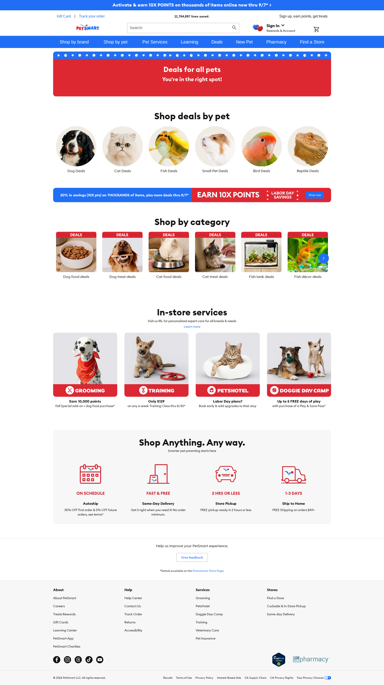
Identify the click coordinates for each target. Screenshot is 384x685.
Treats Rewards (64, 614)
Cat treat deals (215, 276)
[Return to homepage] (87, 27)
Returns (129, 622)
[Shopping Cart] (322, 30)
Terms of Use (184, 677)
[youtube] (99, 659)
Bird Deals (261, 171)
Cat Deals (122, 171)
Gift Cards (60, 622)
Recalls (167, 677)
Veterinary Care (207, 630)
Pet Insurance (205, 638)
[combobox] (183, 27)
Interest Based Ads (229, 677)
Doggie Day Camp (209, 614)
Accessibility (133, 630)
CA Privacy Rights (281, 677)
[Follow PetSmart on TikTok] (89, 659)
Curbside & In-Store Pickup (286, 606)
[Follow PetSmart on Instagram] (67, 659)
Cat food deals (168, 276)
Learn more (192, 327)
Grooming (203, 598)
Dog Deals (76, 171)
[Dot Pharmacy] (311, 659)
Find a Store (275, 598)
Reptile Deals (308, 171)
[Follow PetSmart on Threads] (78, 659)
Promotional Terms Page (208, 570)
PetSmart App (63, 638)
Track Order (133, 614)
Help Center (133, 598)
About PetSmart (64, 598)
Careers (59, 606)
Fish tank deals (261, 276)
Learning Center (65, 630)
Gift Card (64, 16)
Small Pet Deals (215, 171)
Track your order (92, 16)
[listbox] (192, 149)
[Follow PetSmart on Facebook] (56, 659)
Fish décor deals (307, 276)
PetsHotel (203, 606)
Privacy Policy (204, 677)
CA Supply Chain (256, 677)
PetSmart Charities (66, 646)
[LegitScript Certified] (278, 659)
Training (201, 622)
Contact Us (132, 606)
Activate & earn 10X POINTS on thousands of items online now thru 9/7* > (192, 5)
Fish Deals (169, 171)
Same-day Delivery (281, 614)
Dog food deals (76, 276)
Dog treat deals (122, 276)
